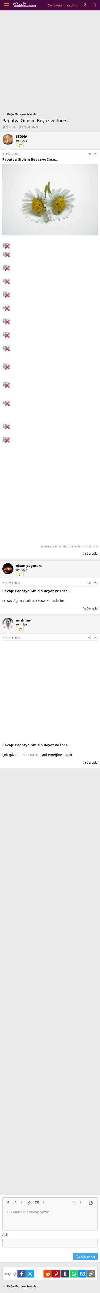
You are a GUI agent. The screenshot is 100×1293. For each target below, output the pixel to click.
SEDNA (11, 127)
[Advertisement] (50, 62)
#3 (96, 638)
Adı (5, 1234)
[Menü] (6, 5)
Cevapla (92, 553)
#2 (96, 583)
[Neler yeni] (85, 5)
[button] (7, 1202)
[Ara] (94, 5)
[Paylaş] (90, 154)
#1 (96, 154)
